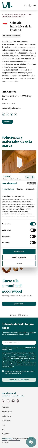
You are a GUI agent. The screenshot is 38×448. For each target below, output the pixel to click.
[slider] (19, 169)
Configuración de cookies (20, 438)
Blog (3, 429)
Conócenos (6, 434)
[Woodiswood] (7, 5)
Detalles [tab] (19, 189)
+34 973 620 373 (8, 104)
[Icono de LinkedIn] (13, 401)
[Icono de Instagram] (4, 401)
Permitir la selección (19, 257)
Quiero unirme (19, 304)
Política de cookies (7, 438)
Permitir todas (19, 251)
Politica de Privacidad (8, 367)
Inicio (3, 14)
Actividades (6, 420)
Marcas (18, 14)
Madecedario (10, 14)
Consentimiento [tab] (8, 189)
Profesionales (7, 412)
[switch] (33, 230)
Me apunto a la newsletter (19, 380)
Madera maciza (27, 14)
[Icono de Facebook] (8, 401)
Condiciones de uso (14, 440)
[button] (30, 5)
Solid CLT (7, 176)
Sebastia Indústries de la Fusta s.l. (13, 16)
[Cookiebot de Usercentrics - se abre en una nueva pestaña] (27, 183)
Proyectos (5, 407)
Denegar (19, 263)
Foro (3, 425)
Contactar (7, 122)
